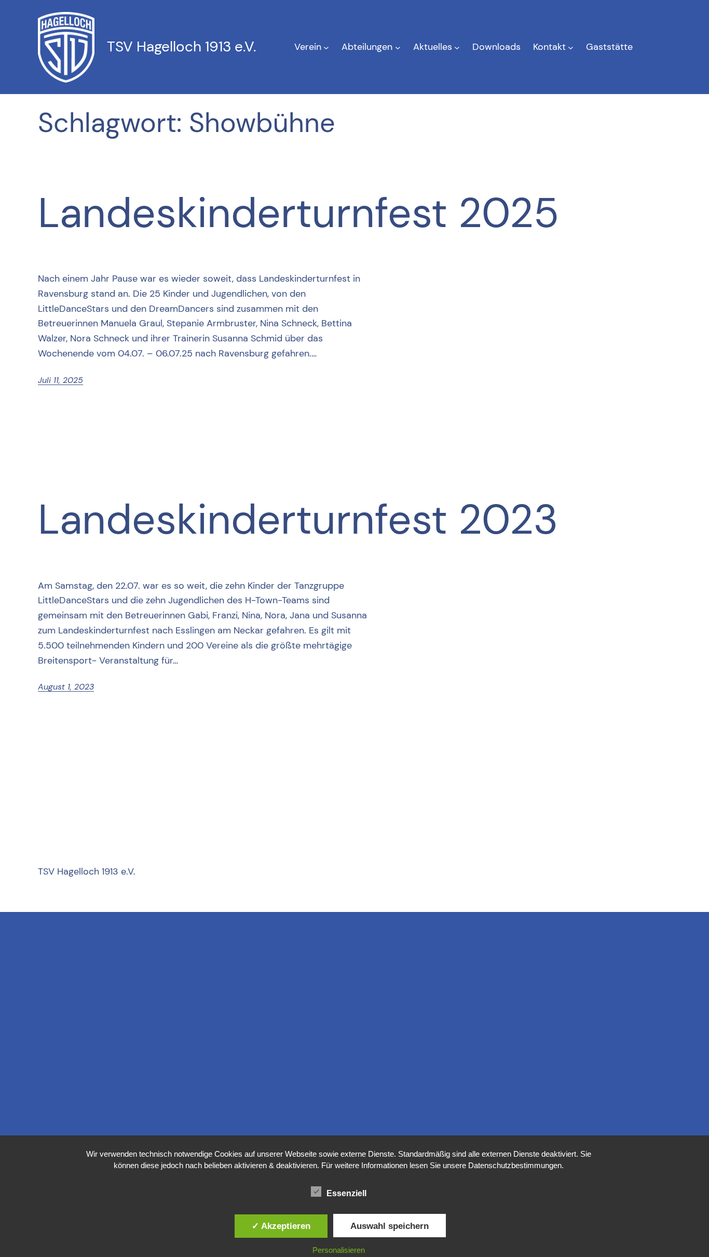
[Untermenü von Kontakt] (571, 47)
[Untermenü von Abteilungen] (398, 47)
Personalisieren (338, 1250)
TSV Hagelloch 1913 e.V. (181, 46)
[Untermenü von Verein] (326, 47)
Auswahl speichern (389, 1225)
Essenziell (346, 1193)
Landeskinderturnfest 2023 (298, 520)
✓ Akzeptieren (281, 1225)
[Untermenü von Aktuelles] (457, 47)
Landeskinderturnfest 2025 (298, 213)
